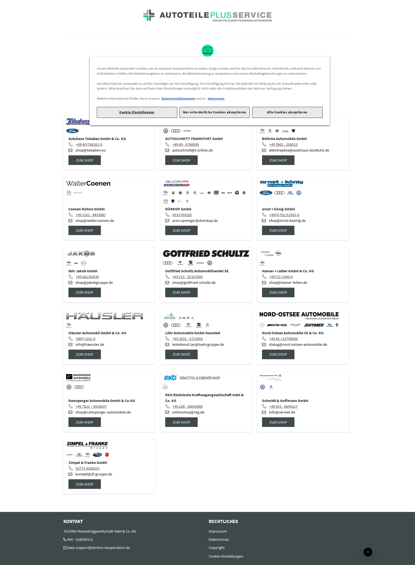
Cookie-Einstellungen (136, 112)
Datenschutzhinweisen (178, 98)
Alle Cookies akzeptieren (287, 112)
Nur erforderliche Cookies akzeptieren (214, 112)
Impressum (216, 98)
